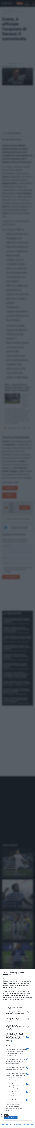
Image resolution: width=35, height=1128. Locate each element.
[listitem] (17, 1007)
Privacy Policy (28, 1124)
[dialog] (17, 1048)
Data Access (17, 1124)
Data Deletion (6, 1124)
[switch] (27, 1012)
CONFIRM (11, 1117)
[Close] (31, 973)
